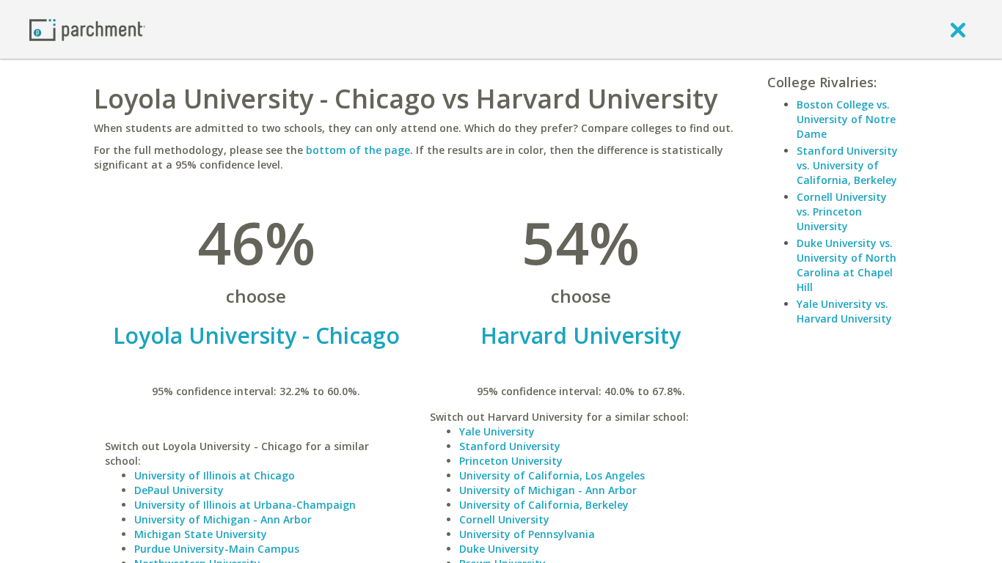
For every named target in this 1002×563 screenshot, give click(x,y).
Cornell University (504, 519)
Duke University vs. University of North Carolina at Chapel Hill (846, 265)
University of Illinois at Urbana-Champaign (245, 505)
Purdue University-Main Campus (216, 549)
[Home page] (87, 29)
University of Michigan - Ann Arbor (223, 519)
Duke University (499, 549)
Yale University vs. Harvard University (844, 311)
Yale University (497, 431)
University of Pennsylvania (527, 534)
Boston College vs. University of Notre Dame (846, 119)
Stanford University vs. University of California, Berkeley (847, 165)
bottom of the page (358, 150)
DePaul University (179, 490)
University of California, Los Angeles (552, 475)
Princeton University (511, 461)
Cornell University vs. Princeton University (842, 211)
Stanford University (509, 446)
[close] (958, 29)
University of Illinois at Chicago (214, 475)
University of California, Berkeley (544, 505)
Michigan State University (200, 534)
